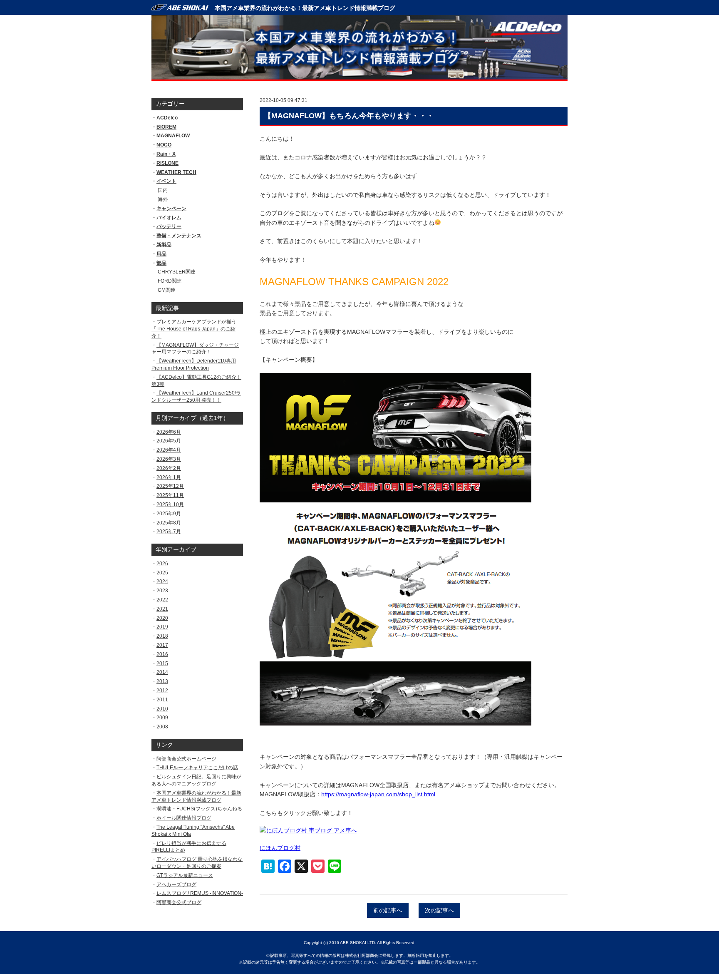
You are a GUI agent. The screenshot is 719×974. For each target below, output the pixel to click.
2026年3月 (168, 459)
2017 (162, 645)
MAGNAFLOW (173, 136)
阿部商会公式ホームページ (186, 759)
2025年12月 (170, 486)
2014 (162, 672)
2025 (162, 573)
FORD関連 (170, 281)
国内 (163, 190)
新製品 (163, 245)
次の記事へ (439, 910)
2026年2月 (168, 468)
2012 (162, 690)
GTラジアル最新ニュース (184, 875)
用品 (161, 254)
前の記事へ (387, 910)
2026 (162, 564)
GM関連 (167, 290)
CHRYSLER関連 (177, 272)
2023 (162, 591)
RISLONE (167, 163)
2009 (162, 718)
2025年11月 (170, 495)
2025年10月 (170, 504)
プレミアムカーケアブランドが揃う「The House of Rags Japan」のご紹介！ (193, 329)
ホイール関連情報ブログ (183, 818)
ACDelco (167, 118)
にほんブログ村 (280, 848)
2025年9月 (168, 514)
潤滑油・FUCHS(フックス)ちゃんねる (199, 809)
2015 (162, 663)
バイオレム (168, 218)
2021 (162, 609)
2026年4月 (168, 450)
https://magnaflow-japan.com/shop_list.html (378, 794)
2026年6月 (168, 432)
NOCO (163, 145)
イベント (166, 181)
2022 (162, 600)
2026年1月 (168, 477)
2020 (162, 618)
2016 (162, 654)
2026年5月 (168, 441)
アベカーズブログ (176, 884)
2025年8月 (168, 523)
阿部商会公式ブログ (178, 902)
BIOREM (166, 127)
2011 (162, 700)
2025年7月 (168, 531)
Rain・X (166, 154)
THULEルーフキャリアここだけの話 (197, 767)
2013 (162, 681)
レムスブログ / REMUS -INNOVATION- (199, 893)
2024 (162, 581)
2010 (162, 709)
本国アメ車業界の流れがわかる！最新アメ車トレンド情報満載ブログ (305, 8)
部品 (161, 263)
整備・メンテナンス (178, 236)
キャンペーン (171, 208)
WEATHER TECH (176, 172)
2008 (162, 727)
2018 (162, 636)
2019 (162, 627)
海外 (163, 199)
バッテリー (168, 226)
